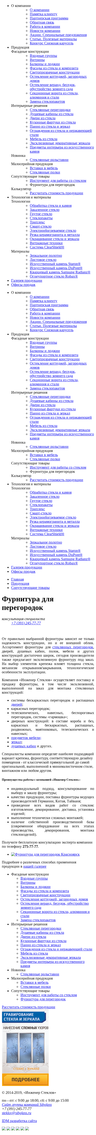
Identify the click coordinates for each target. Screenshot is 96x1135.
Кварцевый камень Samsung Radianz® (60, 272)
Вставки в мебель (44, 168)
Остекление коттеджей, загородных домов (54, 899)
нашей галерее (34, 866)
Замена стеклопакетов (47, 101)
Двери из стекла (42, 118)
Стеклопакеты (41, 218)
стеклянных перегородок (72, 647)
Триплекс (37, 222)
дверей (16, 704)
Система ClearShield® (47, 247)
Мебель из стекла (43, 139)
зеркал (16, 742)
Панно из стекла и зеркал (50, 126)
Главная (17, 579)
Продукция (20, 583)
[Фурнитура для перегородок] (45, 854)
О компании (39, 10)
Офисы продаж (23, 285)
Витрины (37, 60)
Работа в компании (45, 26)
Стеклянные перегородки (50, 110)
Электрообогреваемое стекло (53, 230)
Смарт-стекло (40, 226)
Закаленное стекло (44, 210)
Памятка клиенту (43, 14)
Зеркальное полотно (46, 255)
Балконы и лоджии (45, 64)
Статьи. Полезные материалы (53, 39)
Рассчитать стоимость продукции (56, 193)
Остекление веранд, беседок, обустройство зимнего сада (53, 87)
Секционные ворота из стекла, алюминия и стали (54, 95)
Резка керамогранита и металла (55, 235)
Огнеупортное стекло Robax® (54, 276)
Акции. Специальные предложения (58, 35)
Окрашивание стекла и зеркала (54, 239)
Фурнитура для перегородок (43, 999)
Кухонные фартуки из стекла (53, 122)
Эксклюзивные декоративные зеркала (60, 143)
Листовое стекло (43, 260)
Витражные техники (46, 243)
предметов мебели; (26, 738)
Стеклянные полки (45, 172)
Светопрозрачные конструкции (55, 72)
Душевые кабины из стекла (51, 114)
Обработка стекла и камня (51, 205)
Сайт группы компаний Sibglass (27, 1105)
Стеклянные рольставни (49, 160)
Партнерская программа (49, 18)
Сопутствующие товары (30, 588)
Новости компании (45, 31)
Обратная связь (42, 22)
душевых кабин (23, 746)
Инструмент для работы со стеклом (58, 180)
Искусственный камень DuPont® (56, 268)
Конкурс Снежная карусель (51, 43)
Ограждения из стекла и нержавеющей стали (56, 949)
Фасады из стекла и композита (54, 68)
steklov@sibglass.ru (16, 1113)
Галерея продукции (26, 280)
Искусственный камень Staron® (55, 264)
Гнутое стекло (41, 214)
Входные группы (43, 56)
